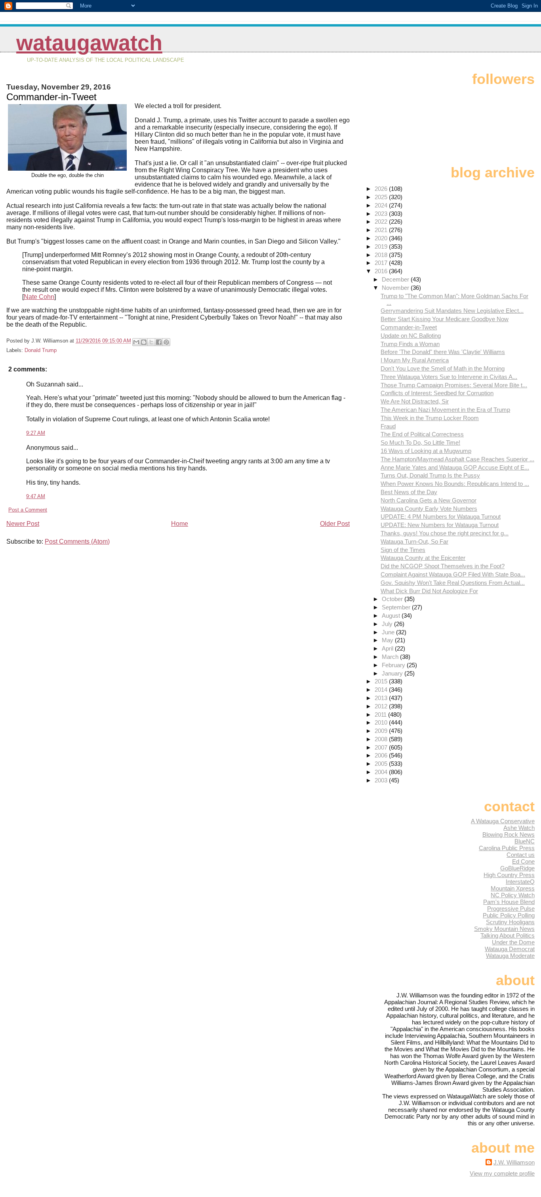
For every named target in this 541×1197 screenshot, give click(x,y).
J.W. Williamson (514, 1162)
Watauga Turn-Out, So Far (414, 541)
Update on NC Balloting (411, 335)
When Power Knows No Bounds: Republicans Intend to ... (455, 483)
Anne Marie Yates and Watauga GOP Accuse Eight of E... (455, 467)
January (393, 673)
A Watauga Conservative (503, 821)
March (391, 656)
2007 (382, 747)
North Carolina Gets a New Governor (428, 500)
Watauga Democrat (510, 949)
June (389, 632)
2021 (382, 229)
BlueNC (524, 841)
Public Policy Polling (509, 915)
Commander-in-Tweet (409, 327)
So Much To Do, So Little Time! (420, 442)
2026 (382, 188)
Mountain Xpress (513, 888)
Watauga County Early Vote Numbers (429, 508)
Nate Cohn (39, 296)
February (394, 665)
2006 (382, 755)
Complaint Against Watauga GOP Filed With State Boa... (453, 574)
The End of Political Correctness (422, 434)
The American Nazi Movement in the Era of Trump (445, 409)
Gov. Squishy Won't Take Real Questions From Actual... (453, 582)
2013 (382, 698)
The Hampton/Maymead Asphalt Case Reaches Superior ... (457, 459)
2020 (382, 238)
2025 (382, 197)
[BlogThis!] (144, 342)
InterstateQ (520, 881)
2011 (381, 714)
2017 (382, 262)
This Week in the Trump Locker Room (430, 418)
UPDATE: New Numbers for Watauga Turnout (440, 524)
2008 (382, 739)
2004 (382, 772)
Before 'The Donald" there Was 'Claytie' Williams (443, 351)
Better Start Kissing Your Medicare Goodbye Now (445, 319)
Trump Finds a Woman (410, 344)
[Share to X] (151, 342)
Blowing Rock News (508, 834)
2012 (382, 706)
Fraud (388, 426)
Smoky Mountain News (504, 928)
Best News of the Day (409, 492)
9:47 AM (35, 496)
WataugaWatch (89, 43)
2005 (382, 763)
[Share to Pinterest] (166, 342)
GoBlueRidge (517, 868)
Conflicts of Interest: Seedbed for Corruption (437, 393)
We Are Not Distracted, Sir (415, 401)
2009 (382, 730)
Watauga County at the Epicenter (423, 557)
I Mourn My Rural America (415, 360)
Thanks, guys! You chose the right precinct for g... (445, 533)
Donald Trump (41, 350)
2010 (382, 722)
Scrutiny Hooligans (510, 922)
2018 (382, 254)
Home (179, 523)
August (392, 615)
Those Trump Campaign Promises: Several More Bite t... (454, 385)
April (388, 648)
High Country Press (509, 875)
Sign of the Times (403, 549)
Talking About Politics (507, 935)
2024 (382, 205)
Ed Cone (523, 861)
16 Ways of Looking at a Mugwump (426, 450)
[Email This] (136, 342)
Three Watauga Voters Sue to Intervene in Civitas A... (449, 376)
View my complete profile (502, 1173)
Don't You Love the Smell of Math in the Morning (443, 368)
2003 (382, 780)
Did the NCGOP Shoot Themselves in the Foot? (443, 566)
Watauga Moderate (510, 955)
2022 (382, 221)
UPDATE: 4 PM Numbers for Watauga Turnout (441, 516)
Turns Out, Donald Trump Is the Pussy (430, 475)
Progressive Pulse (511, 908)
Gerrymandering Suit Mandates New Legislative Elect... (452, 310)
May (388, 640)
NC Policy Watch (513, 895)
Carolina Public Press (507, 848)
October (393, 599)
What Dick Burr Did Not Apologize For (429, 591)
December (396, 279)
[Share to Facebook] (159, 342)
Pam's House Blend (509, 901)
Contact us (521, 854)
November (396, 287)
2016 (382, 271)
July (388, 623)
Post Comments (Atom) (77, 541)
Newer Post (22, 523)
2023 (382, 213)
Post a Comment (27, 510)
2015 (382, 681)
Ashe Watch (519, 827)
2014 (382, 689)
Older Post (335, 523)
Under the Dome (513, 942)
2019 (382, 246)
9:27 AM (35, 433)
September (397, 607)
